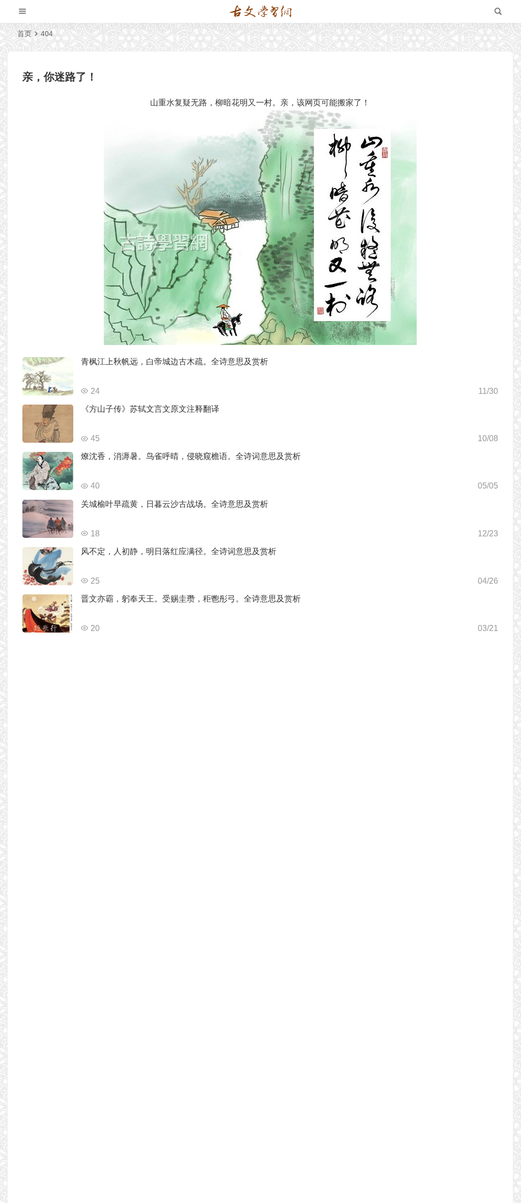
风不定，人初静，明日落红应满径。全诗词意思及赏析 (178, 551)
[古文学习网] (260, 11)
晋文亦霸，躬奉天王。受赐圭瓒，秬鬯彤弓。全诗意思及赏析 (191, 598)
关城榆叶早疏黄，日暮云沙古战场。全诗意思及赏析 (174, 504)
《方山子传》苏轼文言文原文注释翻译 (150, 409)
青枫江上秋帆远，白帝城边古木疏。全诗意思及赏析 (174, 361)
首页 (24, 34)
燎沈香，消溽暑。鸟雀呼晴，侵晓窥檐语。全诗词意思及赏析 (191, 456)
